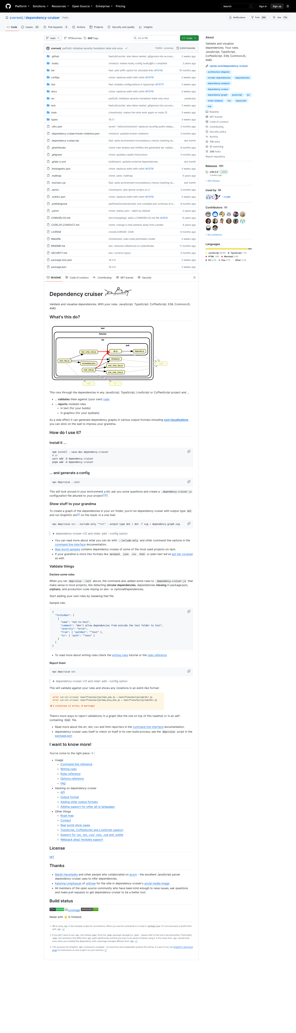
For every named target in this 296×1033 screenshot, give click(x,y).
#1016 (158, 70)
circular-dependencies (219, 77)
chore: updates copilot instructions (128, 154)
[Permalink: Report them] (47, 663)
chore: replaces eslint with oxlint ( (127, 77)
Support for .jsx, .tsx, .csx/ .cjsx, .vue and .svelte (91, 834)
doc (53, 84)
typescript (241, 100)
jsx (248, 95)
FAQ (63, 783)
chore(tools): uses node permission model (132, 238)
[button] (189, 451)
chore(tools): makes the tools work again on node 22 (138, 112)
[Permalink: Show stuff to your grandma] (47, 503)
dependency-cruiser (43, 18)
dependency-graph (217, 95)
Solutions (39, 6)
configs (55, 77)
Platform (21, 6)
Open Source (81, 6)
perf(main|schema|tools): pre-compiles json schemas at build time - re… (149, 203)
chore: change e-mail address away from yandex (136, 224)
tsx (229, 100)
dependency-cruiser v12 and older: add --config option (91, 533)
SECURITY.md (59, 252)
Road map (67, 815)
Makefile (56, 238)
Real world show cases (75, 825)
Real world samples (67, 549)
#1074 (149, 77)
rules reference (157, 655)
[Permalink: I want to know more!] (47, 744)
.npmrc (55, 189)
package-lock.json (61, 259)
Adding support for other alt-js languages (87, 806)
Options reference (72, 778)
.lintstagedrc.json (60, 168)
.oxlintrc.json (58, 196)
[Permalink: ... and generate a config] (47, 472)
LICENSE (56, 231)
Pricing (120, 6)
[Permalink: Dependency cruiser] (47, 292)
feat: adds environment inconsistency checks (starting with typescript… (149, 140)
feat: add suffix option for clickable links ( (132, 70)
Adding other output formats (79, 802)
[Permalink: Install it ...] (47, 442)
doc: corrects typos (120, 252)
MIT (52, 857)
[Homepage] (8, 6)
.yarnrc (55, 210)
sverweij (16, 18)
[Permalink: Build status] (47, 900)
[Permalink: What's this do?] (47, 316)
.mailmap (56, 175)
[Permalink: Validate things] (47, 566)
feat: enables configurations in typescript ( (132, 84)
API (62, 792)
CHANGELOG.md (60, 217)
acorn (133, 874)
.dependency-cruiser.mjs (65, 140)
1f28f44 (158, 48)
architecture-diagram (219, 72)
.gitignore (56, 154)
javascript (237, 95)
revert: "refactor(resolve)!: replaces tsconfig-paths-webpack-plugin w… (149, 126)
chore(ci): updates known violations (128, 133)
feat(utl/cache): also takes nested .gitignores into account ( (142, 56)
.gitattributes (58, 147)
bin (53, 70)
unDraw (91, 883)
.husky (55, 63)
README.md (58, 245)
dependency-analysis (219, 83)
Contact (65, 820)
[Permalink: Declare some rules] (47, 574)
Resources (59, 6)
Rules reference (70, 773)
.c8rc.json (56, 126)
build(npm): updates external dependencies (133, 161)
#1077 (159, 84)
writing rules (120, 655)
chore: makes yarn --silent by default (129, 210)
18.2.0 (112, 259)
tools (54, 112)
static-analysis (215, 100)
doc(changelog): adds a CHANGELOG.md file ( (135, 217)
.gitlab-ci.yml (58, 161)
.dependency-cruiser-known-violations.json (75, 133)
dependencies (242, 77)
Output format (69, 797)
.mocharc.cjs (58, 182)
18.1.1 (112, 119)
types (54, 119)
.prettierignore (59, 203)
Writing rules (68, 769)
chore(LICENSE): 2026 (121, 231)
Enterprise (103, 6)
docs (54, 91)
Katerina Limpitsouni (68, 883)
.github (55, 56)
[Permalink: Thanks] (47, 865)
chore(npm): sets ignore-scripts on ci (129, 189)
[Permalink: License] (47, 848)
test (53, 105)
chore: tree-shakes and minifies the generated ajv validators (142, 147)
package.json (58, 266)
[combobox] (157, 38)
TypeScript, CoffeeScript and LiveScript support (91, 830)
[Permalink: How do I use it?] (47, 432)
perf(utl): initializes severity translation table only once (92, 48)
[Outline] (194, 277)
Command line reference (76, 764)
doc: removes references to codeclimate (131, 245)
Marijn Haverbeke (66, 874)
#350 (164, 217)
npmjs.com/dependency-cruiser (229, 65)
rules (106, 399)
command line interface (70, 544)
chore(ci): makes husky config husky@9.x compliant (138, 63)
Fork (260, 17)
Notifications (239, 17)
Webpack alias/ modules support (81, 839)
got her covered (182, 554)
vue (209, 106)
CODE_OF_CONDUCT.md (65, 224)
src (53, 98)
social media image (156, 883)
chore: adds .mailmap (121, 175)
